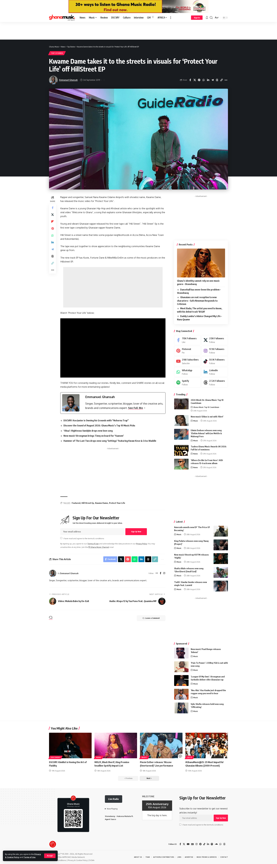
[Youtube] (187, 361)
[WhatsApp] (187, 372)
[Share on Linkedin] (208, 80)
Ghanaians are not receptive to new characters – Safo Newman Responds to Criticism (197, 300)
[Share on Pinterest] (199, 80)
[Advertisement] (138, 30)
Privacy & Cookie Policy (77, 860)
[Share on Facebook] (190, 80)
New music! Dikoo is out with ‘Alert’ (207, 416)
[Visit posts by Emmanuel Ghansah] (52, 573)
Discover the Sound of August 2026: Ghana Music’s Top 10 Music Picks (99, 425)
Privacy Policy (141, 543)
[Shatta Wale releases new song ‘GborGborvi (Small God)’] (221, 572)
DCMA (91, 860)
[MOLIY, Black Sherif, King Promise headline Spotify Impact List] (115, 745)
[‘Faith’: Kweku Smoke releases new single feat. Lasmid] (221, 586)
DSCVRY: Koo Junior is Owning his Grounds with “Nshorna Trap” (96, 420)
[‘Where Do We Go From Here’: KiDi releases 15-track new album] (181, 464)
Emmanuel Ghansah (68, 80)
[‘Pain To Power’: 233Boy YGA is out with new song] (181, 666)
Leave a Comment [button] (152, 618)
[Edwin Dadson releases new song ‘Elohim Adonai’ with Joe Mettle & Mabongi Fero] (181, 434)
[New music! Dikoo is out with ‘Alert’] (181, 420)
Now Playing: (112, 809)
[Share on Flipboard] (52, 221)
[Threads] (214, 383)
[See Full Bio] (144, 408)
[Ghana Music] (62, 17)
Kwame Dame (101, 503)
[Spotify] (187, 383)
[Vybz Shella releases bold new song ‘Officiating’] (181, 708)
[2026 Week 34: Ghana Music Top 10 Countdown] (181, 403)
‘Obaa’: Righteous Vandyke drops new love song (88, 430)
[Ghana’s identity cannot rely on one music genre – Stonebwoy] (201, 263)
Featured (76, 503)
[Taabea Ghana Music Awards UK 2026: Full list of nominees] (181, 450)
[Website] (156, 573)
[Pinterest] (187, 351)
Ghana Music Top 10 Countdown (206, 407)
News (195, 454)
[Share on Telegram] (212, 80)
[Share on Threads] (217, 80)
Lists (189, 757)
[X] (214, 340)
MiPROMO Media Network (73, 857)
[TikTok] (204, 844)
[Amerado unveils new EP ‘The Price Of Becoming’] (221, 531)
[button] (50, 855)
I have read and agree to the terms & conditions (83, 538)
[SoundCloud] (216, 844)
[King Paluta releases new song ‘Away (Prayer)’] (221, 544)
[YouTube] (188, 844)
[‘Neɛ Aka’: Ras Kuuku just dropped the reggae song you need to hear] (181, 694)
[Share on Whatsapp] (204, 80)
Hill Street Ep (88, 503)
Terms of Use (29, 857)
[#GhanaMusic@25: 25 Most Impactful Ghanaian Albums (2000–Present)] (206, 745)
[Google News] (192, 844)
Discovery (55, 757)
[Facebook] (161, 573)
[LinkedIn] (214, 372)
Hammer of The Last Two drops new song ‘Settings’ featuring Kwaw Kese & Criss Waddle (109, 440)
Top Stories (57, 53)
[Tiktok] (214, 361)
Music (195, 421)
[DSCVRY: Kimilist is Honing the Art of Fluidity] (70, 745)
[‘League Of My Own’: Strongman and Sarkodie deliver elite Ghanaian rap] (181, 680)
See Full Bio (135, 407)
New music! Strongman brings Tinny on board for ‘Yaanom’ (93, 435)
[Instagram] (164, 573)
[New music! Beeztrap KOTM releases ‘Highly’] (221, 558)
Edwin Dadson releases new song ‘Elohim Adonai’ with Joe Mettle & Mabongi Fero (206, 433)
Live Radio (113, 799)
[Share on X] (195, 80)
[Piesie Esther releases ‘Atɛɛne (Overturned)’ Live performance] (161, 745)
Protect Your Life (117, 503)
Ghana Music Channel (99, 547)
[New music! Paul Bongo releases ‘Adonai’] (181, 653)
